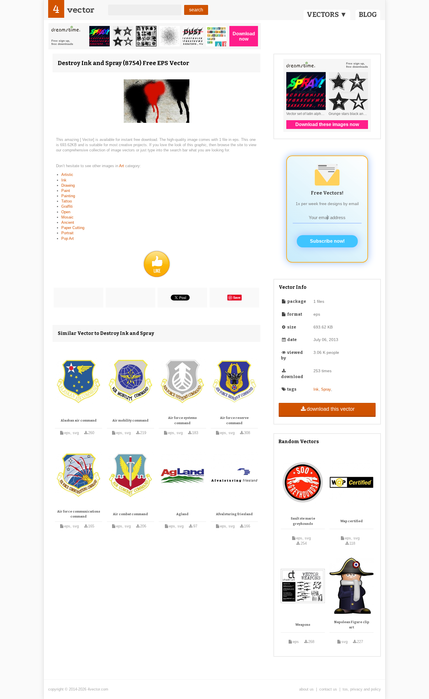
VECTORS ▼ (327, 15)
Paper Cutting (72, 228)
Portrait (67, 233)
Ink (64, 180)
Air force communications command (78, 514)
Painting (68, 196)
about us (306, 689)
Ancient (67, 222)
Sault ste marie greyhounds (303, 521)
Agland (182, 514)
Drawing (68, 185)
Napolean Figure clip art (351, 624)
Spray (326, 389)
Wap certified (351, 521)
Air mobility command (130, 420)
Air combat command (130, 514)
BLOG (368, 15)
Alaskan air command (79, 420)
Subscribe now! (327, 241)
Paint (65, 190)
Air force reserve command (234, 420)
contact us (328, 689)
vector (80, 10)
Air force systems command (182, 420)
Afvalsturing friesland (234, 514)
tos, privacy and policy (362, 689)
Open (65, 212)
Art (122, 166)
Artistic (67, 174)
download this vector (331, 409)
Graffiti (67, 206)
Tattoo (66, 201)
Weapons (302, 625)
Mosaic (67, 217)
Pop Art (67, 238)
